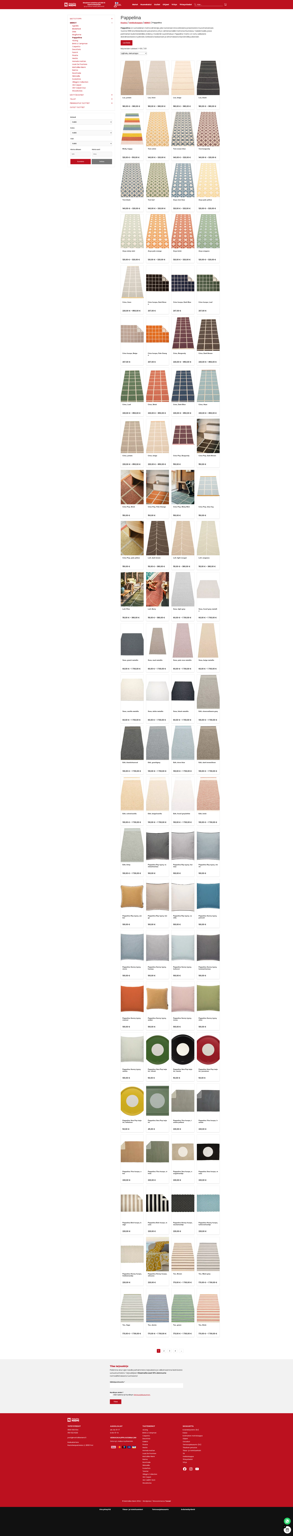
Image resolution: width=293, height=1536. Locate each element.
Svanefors (76, 79)
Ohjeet (185, 1439)
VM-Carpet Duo (79, 88)
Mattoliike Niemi (79, 67)
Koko (72, 128)
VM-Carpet (146, 1477)
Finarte (75, 55)
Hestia (75, 58)
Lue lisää (126, 43)
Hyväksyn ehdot (116, 1392)
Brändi (73, 117)
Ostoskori (186, 1442)
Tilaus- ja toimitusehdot (192, 1450)
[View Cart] (225, 4)
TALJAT (91, 99)
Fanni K (75, 52)
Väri (72, 139)
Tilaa (116, 1401)
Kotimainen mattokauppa (193, 1436)
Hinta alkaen (75, 149)
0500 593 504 (73, 1430)
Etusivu (124, 23)
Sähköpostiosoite (117, 1382)
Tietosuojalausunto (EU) (192, 1445)
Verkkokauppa (135, 23)
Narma (75, 70)
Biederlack (76, 29)
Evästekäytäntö (188, 1509)
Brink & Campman (80, 43)
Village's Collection (80, 82)
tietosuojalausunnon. (142, 1395)
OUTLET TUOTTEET (77, 107)
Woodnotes (77, 91)
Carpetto (76, 46)
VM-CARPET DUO (148, 1480)
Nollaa (101, 161)
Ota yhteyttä (105, 1509)
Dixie (74, 31)
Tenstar (145, 1471)
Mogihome (76, 34)
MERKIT (147, 23)
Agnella (75, 26)
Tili (184, 1453)
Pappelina (77, 37)
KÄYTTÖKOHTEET (91, 95)
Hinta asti (96, 149)
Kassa (185, 1433)
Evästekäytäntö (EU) (191, 1430)
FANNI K (145, 1442)
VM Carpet (76, 85)
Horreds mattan (79, 61)
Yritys (185, 1462)
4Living (75, 40)
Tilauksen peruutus (190, 1448)
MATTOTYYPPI (91, 19)
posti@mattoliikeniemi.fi (77, 1438)
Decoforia (76, 49)
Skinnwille (76, 76)
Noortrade (76, 73)
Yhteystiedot (188, 1459)
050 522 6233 (73, 1433)
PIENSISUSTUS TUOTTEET (91, 103)
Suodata (80, 161)
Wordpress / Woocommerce (157, 1501)
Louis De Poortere (79, 64)
